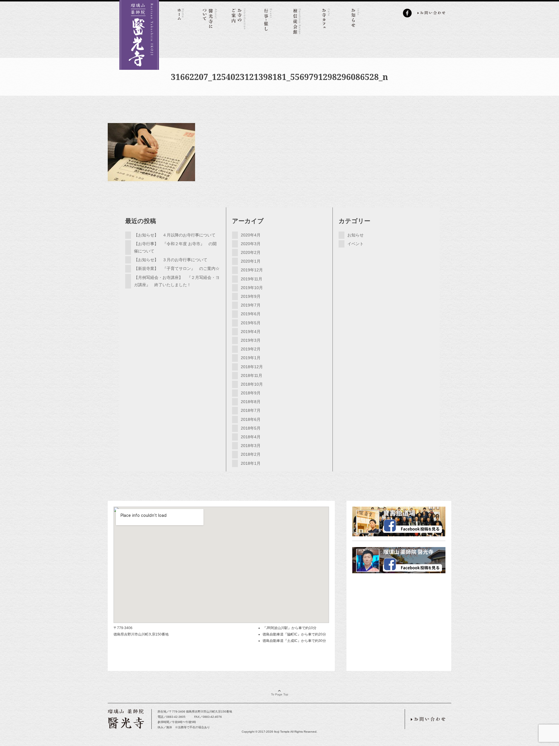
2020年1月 (251, 261)
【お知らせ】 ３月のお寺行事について (170, 259)
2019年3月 (251, 340)
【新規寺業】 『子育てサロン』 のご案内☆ (177, 268)
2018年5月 (251, 428)
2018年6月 (251, 419)
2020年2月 (251, 252)
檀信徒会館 (297, 20)
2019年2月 (251, 349)
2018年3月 (251, 445)
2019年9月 (251, 296)
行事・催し (267, 20)
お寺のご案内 (238, 20)
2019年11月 (251, 279)
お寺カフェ (326, 20)
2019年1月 (251, 357)
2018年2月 (251, 454)
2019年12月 (252, 270)
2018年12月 (252, 366)
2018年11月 (251, 375)
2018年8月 (251, 401)
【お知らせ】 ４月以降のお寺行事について (174, 235)
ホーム (180, 20)
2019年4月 (251, 331)
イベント (355, 243)
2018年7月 (251, 410)
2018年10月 (252, 384)
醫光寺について (209, 20)
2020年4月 (251, 235)
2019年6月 (251, 313)
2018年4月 (251, 437)
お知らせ (355, 20)
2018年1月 (251, 463)
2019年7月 (251, 305)
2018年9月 (251, 393)
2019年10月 (252, 287)
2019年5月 (251, 323)
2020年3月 (251, 243)
